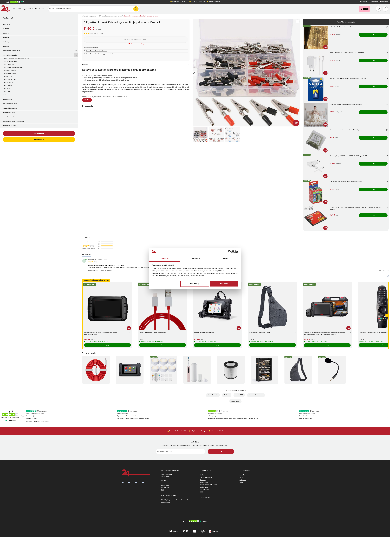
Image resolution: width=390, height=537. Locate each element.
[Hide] (189, 65)
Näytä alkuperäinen (106, 271)
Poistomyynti (8, 18)
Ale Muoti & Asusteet (9, 126)
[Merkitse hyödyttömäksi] (384, 271)
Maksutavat (204, 487)
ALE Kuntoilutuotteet (10, 62)
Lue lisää (87, 100)
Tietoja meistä (374, 2)
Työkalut (226, 395)
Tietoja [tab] (225, 258)
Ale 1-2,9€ (6, 29)
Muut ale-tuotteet (8, 117)
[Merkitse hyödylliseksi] (380, 271)
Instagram (243, 480)
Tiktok (241, 482)
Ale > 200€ (6, 46)
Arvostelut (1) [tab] (86, 254)
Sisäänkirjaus (165, 488)
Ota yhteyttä (204, 482)
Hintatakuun (39, 133)
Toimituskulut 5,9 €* (214, 2)
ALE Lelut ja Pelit (9, 65)
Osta (373, 35)
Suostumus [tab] (164, 258)
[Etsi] (135, 8)
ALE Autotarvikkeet (10, 70)
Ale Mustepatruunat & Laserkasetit (13, 121)
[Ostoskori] (385, 8)
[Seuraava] (386, 315)
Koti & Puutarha (213, 395)
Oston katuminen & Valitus (208, 485)
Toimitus (203, 480)
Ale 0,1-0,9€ (6, 24)
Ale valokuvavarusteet (10, 104)
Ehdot (202, 475)
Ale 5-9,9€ (6, 38)
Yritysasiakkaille (205, 497)
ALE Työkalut (8, 85)
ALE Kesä (7, 88)
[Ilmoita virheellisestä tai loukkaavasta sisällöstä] (388, 271)
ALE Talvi (7, 91)
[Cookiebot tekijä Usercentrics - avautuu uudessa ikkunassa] (229, 251)
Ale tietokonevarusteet (10, 95)
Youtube (242, 475)
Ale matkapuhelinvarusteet (11, 51)
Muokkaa (193, 284)
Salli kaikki (224, 284)
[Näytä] (189, 106)
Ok (221, 451)
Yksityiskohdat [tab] (195, 258)
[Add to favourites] (297, 21)
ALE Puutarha (8, 82)
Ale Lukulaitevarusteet (10, 108)
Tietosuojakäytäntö (206, 477)
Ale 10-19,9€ (6, 42)
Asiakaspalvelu (364, 2)
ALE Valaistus (8, 76)
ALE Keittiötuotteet (10, 79)
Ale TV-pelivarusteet (9, 112)
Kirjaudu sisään (384, 2)
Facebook (243, 477)
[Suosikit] (378, 8)
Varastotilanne (204, 489)
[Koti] (5, 8)
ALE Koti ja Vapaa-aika (10, 55)
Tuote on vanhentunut (136, 39)
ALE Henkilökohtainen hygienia (13, 68)
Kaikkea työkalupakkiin (256, 395)
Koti (90, 16)
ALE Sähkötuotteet (10, 73)
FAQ (162, 490)
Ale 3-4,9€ (6, 33)
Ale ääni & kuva (7, 99)
